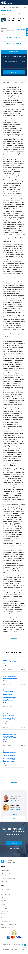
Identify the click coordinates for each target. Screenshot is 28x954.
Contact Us (14, 843)
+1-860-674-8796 (15, 809)
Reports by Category (6, 873)
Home (2, 7)
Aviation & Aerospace (6, 10)
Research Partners (5, 889)
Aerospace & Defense (21, 7)
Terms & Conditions (15, 949)
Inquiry (14, 818)
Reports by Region (5, 875)
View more (14, 782)
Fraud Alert (4, 914)
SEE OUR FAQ (14, 814)
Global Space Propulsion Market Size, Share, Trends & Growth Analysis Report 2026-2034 (10, 737)
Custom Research (5, 895)
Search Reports (5, 870)
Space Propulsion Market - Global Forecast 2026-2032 (10, 677)
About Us (3, 900)
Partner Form (4, 911)
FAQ (2, 897)
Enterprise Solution (6, 892)
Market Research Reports (10, 7)
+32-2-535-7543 (14, 800)
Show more (14, 638)
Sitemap (23, 949)
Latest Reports (4, 881)
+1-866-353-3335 (14, 849)
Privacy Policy (6, 949)
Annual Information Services (8, 878)
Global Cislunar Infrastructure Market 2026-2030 (10, 661)
